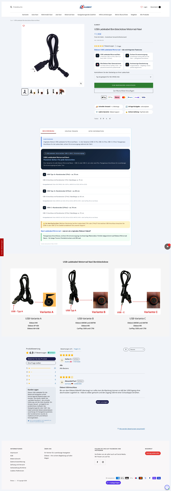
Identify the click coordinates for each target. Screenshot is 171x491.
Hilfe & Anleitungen (105, 15)
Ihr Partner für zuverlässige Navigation (57, 453)
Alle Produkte (144, 15)
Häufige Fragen (71, 131)
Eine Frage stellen (34, 363)
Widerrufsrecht (15, 459)
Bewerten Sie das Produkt (37, 359)
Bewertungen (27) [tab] (66, 349)
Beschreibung (48, 131)
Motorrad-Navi (69, 15)
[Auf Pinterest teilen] (103, 118)
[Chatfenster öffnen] (167, 487)
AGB (11, 456)
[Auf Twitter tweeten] (106, 118)
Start (11, 20)
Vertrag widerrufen (152, 453)
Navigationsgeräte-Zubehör (87, 15)
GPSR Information (96, 131)
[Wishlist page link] (142, 7)
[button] (98, 46)
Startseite (25, 15)
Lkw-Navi (59, 15)
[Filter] (125, 349)
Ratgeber (134, 15)
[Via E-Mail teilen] (109, 118)
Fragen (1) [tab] (77, 349)
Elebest (97, 25)
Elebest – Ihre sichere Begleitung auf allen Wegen (58, 457)
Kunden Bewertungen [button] (2, 247)
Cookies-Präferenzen (17, 471)
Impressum (14, 453)
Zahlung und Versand (17, 465)
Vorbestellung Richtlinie (18, 468)
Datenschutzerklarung (17, 462)
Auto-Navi (35, 15)
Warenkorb (155, 7)
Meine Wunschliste (121, 15)
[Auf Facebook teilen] (100, 118)
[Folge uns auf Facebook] (97, 462)
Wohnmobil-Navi (46, 15)
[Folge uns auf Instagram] (103, 462)
